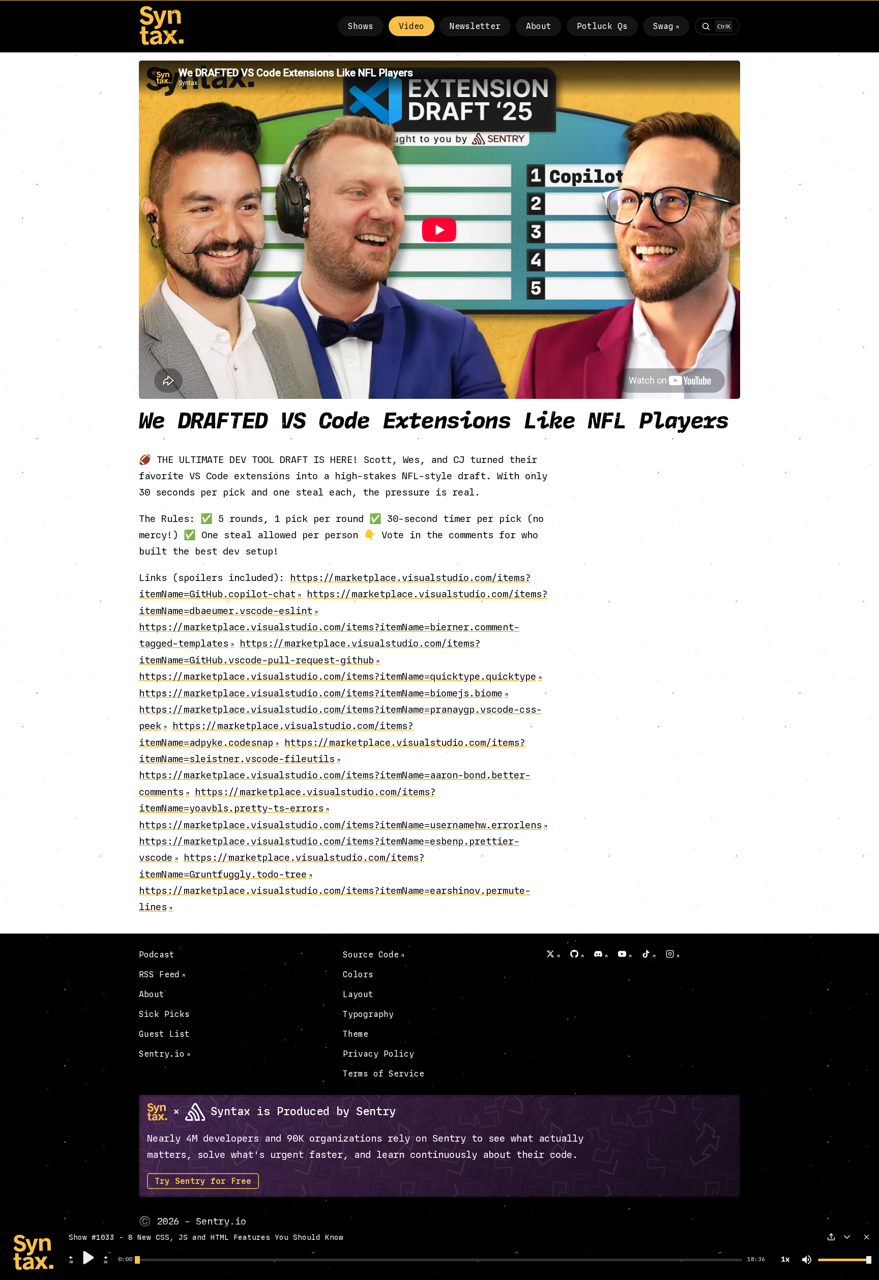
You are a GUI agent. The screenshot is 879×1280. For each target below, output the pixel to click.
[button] (71, 1262)
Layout (358, 994)
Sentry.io (162, 1054)
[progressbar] (125, 1260)
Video (411, 26)
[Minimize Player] (847, 1236)
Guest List (164, 1034)
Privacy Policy (378, 1054)
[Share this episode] (831, 1236)
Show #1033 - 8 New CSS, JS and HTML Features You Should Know (206, 1237)
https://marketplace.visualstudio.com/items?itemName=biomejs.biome (321, 693)
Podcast (156, 954)
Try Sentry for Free (203, 1181)
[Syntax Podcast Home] (161, 42)
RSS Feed (159, 974)
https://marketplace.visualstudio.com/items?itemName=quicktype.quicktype (337, 676)
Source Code (371, 954)
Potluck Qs (602, 26)
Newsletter (475, 26)
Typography (368, 1014)
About (538, 26)
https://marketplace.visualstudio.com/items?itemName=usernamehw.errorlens (340, 825)
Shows (360, 26)
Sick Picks (164, 1014)
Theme (355, 1034)
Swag (663, 26)
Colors (358, 974)
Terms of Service (383, 1074)
